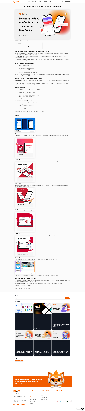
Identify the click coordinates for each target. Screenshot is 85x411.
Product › (20, 46)
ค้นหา (67, 304)
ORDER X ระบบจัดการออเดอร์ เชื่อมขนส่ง (26, 51)
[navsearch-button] (62, 1)
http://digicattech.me (22, 293)
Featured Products (22, 48)
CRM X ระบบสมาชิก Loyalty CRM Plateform (26, 50)
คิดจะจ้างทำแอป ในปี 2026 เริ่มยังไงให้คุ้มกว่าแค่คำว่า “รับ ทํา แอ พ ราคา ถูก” (61, 321)
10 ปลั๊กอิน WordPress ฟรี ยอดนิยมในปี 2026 (24, 320)
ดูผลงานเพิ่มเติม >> (59, 403)
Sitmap (70, 408)
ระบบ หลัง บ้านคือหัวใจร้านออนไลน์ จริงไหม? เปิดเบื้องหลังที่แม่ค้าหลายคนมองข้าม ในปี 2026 (24, 338)
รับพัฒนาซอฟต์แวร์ (19, 346)
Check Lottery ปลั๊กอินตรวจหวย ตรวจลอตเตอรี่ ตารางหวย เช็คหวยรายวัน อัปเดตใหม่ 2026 (42, 321)
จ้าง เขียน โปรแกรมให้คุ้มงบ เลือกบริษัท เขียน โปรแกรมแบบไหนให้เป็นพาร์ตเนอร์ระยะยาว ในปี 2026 (41, 338)
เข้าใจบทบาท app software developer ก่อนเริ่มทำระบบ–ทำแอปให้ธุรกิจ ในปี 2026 (60, 338)
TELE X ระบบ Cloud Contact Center (26, 53)
